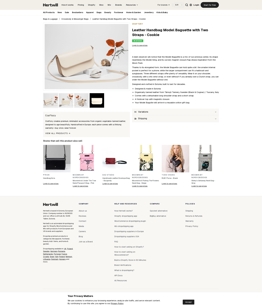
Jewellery (149, 12)
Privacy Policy (117, 303)
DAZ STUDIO (108, 175)
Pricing (81, 5)
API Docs (118, 275)
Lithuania (46, 259)
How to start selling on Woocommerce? (124, 253)
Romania (61, 251)
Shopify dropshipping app (125, 216)
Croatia (46, 257)
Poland (70, 249)
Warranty (189, 221)
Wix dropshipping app (123, 226)
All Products (49, 12)
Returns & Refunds (193, 216)
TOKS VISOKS (168, 175)
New (60, 12)
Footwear (118, 12)
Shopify (91, 5)
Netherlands (48, 254)
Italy (56, 257)
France (64, 254)
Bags (99, 12)
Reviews (82, 216)
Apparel (90, 12)
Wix (109, 5)
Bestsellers (77, 12)
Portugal (57, 254)
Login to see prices (140, 45)
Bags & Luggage (50, 19)
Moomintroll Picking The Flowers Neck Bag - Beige (145, 182)
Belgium (69, 257)
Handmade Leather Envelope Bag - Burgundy (116, 179)
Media (81, 226)
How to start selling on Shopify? (129, 247)
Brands (118, 5)
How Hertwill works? (123, 211)
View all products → (57, 133)
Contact (82, 221)
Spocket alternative (158, 211)
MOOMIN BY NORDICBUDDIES (81, 176)
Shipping (189, 211)
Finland (62, 257)
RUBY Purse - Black (170, 178)
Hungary (62, 259)
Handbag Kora (49, 178)
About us (83, 211)
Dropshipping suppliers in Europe (129, 231)
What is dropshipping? (124, 270)
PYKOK (46, 175)
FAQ (116, 242)
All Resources (120, 280)
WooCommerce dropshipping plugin (130, 221)
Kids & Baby (162, 12)
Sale (67, 12)
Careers (82, 231)
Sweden (46, 251)
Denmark (54, 259)
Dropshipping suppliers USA (126, 236)
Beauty (107, 12)
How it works (67, 5)
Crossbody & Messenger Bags (75, 19)
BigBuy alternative (158, 216)
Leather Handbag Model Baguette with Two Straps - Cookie (119, 19)
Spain (52, 257)
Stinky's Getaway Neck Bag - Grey (203, 182)
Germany (53, 251)
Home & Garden (133, 12)
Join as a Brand (86, 242)
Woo (101, 5)
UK (65, 249)
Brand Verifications (122, 265)
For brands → (163, 5)
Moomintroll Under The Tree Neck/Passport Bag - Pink (84, 182)
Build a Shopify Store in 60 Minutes (130, 260)
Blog (81, 236)
